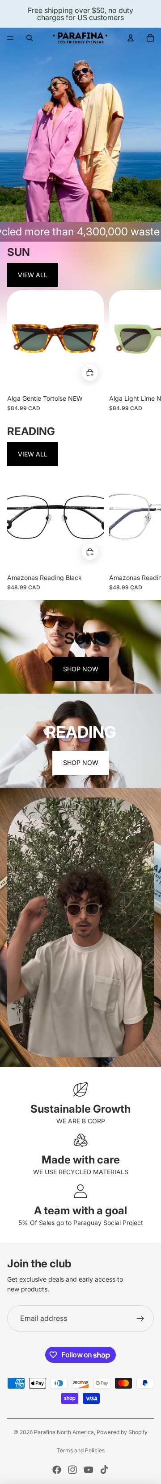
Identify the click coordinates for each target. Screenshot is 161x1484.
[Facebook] (56, 1469)
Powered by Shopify (122, 1432)
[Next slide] (146, 351)
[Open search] (29, 38)
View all (32, 275)
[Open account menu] (130, 38)
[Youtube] (88, 1469)
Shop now (80, 669)
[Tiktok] (104, 1469)
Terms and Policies (81, 1450)
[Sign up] (140, 1318)
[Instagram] (72, 1469)
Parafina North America (64, 1432)
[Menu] (10, 38)
